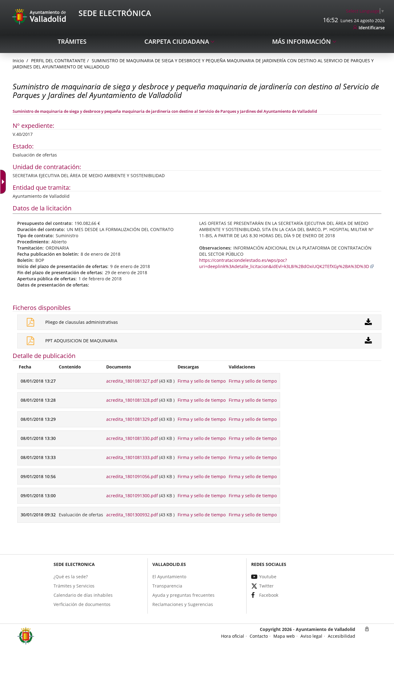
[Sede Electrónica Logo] (40, 16)
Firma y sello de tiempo (202, 381)
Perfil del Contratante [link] (58, 60)
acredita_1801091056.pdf (132, 476)
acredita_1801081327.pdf (132, 381)
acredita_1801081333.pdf (132, 457)
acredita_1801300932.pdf (132, 515)
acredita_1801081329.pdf (132, 419)
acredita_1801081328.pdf (132, 400)
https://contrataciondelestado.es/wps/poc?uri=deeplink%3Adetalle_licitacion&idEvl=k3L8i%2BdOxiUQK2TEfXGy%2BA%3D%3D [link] (284, 263)
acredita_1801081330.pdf (132, 438)
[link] (4, 181)
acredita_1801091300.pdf (132, 495)
